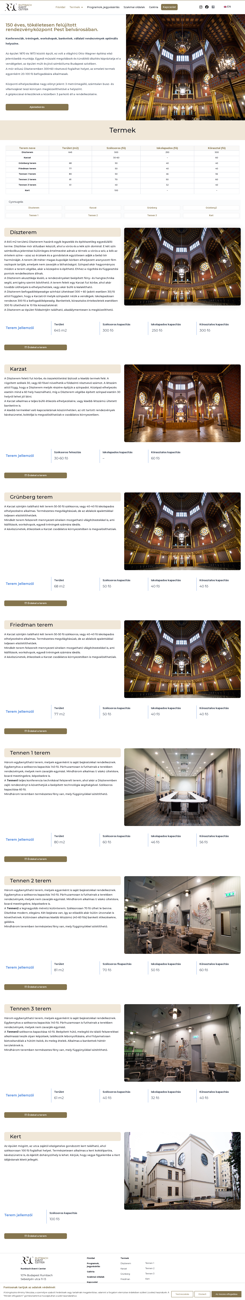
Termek (74, 7)
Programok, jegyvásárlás (103, 7)
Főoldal (60, 7)
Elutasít (202, 1294)
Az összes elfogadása (226, 1294)
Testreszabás (182, 1294)
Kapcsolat (169, 7)
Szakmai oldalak (134, 7)
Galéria (153, 7)
